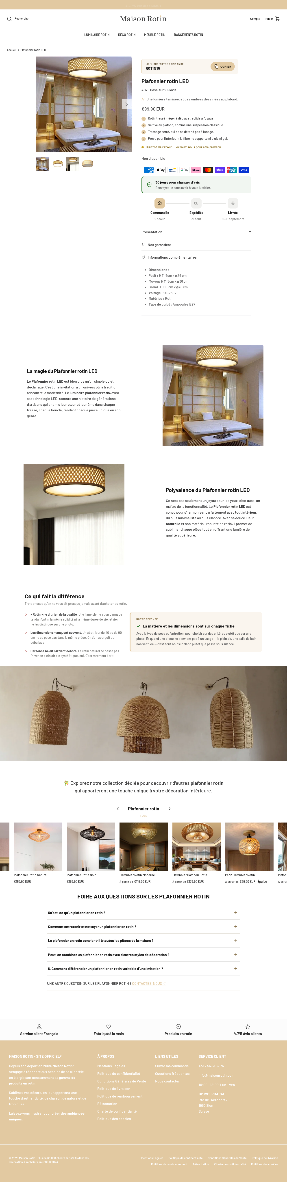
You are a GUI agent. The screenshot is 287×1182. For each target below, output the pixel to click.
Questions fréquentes (172, 1073)
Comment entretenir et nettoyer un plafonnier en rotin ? (92, 926)
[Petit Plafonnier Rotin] (249, 847)
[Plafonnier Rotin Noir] (91, 847)
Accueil (11, 49)
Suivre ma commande (172, 1066)
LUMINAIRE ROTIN (96, 35)
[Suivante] (127, 104)
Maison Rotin (27, 1158)
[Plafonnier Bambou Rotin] (196, 847)
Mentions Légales (111, 1066)
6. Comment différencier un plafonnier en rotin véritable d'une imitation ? (105, 968)
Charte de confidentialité (117, 1111)
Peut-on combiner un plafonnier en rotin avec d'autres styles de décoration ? (108, 954)
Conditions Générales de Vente (121, 1081)
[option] (84, 104)
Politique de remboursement (120, 1096)
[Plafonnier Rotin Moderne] (144, 847)
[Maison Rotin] (143, 19)
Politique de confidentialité (118, 1073)
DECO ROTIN (126, 35)
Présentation (151, 232)
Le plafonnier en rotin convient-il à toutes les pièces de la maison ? (100, 940)
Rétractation (107, 1103)
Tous (143, 815)
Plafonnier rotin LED (33, 49)
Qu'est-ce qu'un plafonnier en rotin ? (76, 912)
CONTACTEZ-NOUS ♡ (149, 983)
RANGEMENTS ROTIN (188, 35)
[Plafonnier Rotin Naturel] (38, 847)
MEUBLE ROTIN (154, 35)
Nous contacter (167, 1081)
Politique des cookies (114, 1118)
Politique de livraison (113, 1088)
